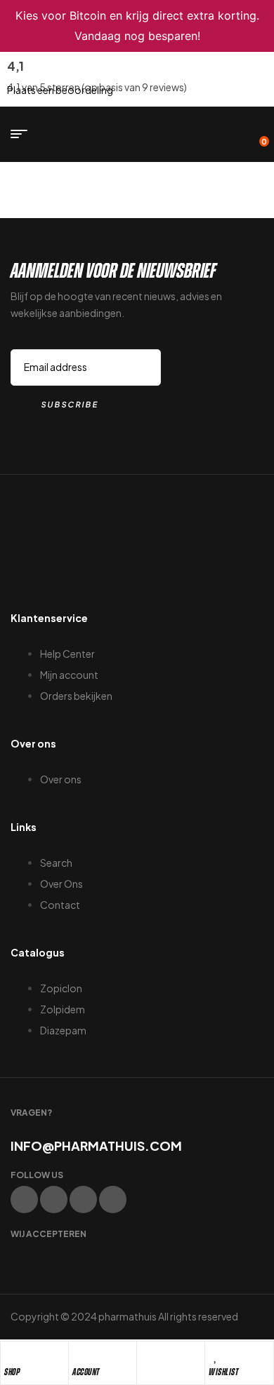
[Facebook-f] (24, 1199)
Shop (12, 1372)
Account (86, 1372)
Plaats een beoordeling (60, 89)
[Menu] (24, 134)
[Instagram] (83, 1199)
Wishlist (223, 1372)
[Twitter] (53, 1199)
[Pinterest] (112, 1199)
